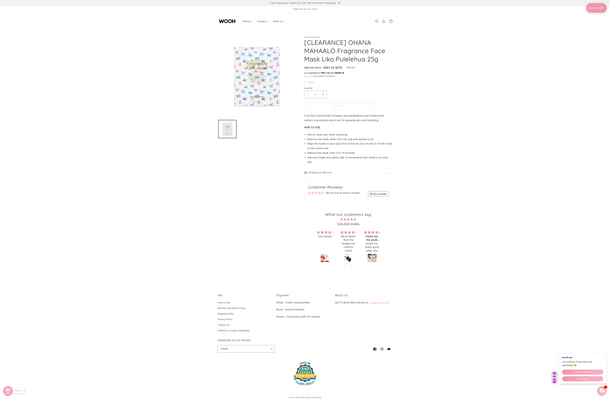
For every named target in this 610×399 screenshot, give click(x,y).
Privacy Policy (225, 319)
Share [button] (311, 82)
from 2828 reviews (348, 223)
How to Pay (224, 302)
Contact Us (224, 325)
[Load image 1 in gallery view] (227, 129)
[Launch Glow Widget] (8, 391)
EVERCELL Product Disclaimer (234, 330)
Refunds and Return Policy (232, 308)
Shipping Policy (226, 313)
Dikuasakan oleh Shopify (311, 397)
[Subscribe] (271, 349)
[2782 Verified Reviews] (305, 386)
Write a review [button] (378, 193)
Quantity (308, 88)
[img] (348, 219)
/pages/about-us (380, 302)
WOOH (298, 397)
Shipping (308, 76)
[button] (248, 21)
